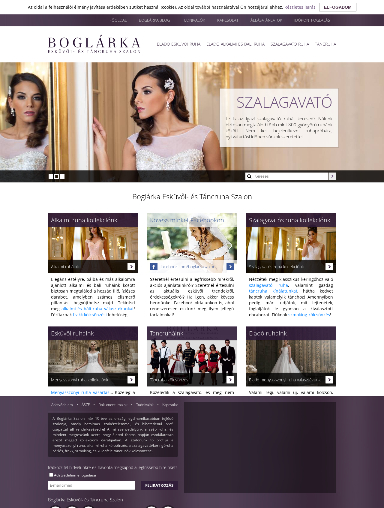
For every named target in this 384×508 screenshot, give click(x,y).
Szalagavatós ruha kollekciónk (289, 220)
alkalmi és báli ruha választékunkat (98, 308)
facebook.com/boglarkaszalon (187, 266)
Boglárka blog (154, 20)
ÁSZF (86, 404)
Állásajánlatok (266, 20)
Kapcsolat (227, 20)
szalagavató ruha (268, 285)
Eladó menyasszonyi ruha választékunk (285, 380)
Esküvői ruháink (72, 333)
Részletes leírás (300, 7)
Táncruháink (166, 333)
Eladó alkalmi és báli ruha (235, 44)
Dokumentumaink (113, 404)
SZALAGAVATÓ (284, 102)
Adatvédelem (62, 404)
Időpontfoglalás (312, 20)
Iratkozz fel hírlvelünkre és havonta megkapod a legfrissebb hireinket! (112, 467)
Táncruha (325, 44)
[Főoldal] (94, 44)
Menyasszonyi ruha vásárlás (80, 392)
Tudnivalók (193, 20)
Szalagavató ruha (290, 44)
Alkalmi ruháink (65, 266)
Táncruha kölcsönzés (169, 380)
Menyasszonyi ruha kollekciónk (79, 380)
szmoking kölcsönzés (309, 314)
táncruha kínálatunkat (273, 291)
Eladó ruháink (268, 333)
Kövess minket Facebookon (187, 220)
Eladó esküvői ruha (178, 44)
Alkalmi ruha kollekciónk (84, 220)
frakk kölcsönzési (90, 314)
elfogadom (338, 7)
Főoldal (118, 20)
